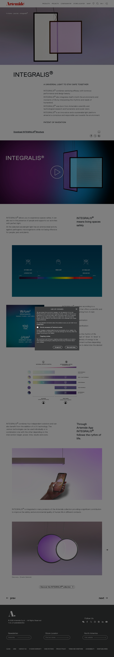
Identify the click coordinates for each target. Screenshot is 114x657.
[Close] (76, 309)
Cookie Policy (40, 324)
